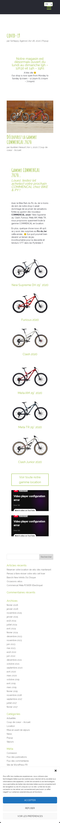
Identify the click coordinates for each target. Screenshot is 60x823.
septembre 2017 (14, 699)
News (9, 734)
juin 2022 (11, 656)
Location (11, 726)
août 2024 (11, 621)
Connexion (12, 753)
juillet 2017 (12, 703)
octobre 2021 (13, 664)
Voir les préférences (30, 816)
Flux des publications (17, 757)
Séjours (10, 742)
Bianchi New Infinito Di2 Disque (21, 577)
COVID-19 (13, 35)
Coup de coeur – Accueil (18, 722)
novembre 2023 (14, 640)
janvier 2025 (12, 617)
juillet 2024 (12, 624)
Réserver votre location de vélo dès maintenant (29, 569)
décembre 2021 (14, 660)
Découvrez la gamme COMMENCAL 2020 (22, 139)
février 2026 (12, 605)
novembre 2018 (14, 695)
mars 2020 (12, 675)
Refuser (30, 808)
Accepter (30, 800)
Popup (45, 41)
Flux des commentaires (18, 761)
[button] (55, 770)
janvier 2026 (12, 609)
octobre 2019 (13, 679)
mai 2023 (11, 648)
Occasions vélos (14, 581)
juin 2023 (11, 644)
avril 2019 (11, 683)
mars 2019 (11, 687)
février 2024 (12, 632)
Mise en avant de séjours (18, 730)
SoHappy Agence (18, 41)
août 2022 (11, 652)
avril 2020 (11, 672)
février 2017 (12, 707)
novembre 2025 (14, 613)
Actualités (11, 718)
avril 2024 (11, 628)
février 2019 (12, 691)
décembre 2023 (14, 636)
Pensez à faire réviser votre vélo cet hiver (26, 573)
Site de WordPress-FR (17, 765)
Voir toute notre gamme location (30, 479)
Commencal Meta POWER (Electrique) (25, 585)
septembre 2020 (15, 668)
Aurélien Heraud (17, 147)
